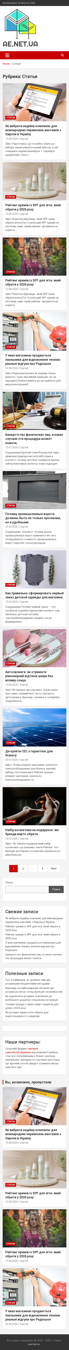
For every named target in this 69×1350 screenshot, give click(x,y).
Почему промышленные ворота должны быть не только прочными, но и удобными (33, 518)
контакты (34, 1344)
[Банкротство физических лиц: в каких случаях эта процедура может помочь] (34, 411)
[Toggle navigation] (7, 55)
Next (53, 868)
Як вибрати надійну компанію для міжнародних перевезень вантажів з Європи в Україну (33, 130)
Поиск (9, 882)
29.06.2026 (11, 526)
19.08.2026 (11, 138)
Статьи (10, 117)
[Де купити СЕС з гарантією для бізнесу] (34, 727)
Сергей (24, 138)
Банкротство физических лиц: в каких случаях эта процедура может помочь (34, 439)
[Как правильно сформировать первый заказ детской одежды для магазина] (34, 569)
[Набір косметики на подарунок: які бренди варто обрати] (34, 806)
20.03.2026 (11, 759)
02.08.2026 (11, 368)
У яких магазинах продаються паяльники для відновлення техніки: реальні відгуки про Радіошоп (33, 359)
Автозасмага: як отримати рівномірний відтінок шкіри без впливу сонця (29, 676)
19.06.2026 (11, 601)
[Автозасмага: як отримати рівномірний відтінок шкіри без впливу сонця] (34, 648)
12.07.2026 (11, 447)
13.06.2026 (11, 684)
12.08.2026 (11, 213)
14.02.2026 (11, 838)
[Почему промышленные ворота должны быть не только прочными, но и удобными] (34, 490)
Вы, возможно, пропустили (28, 1082)
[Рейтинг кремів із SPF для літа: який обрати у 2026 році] (34, 181)
